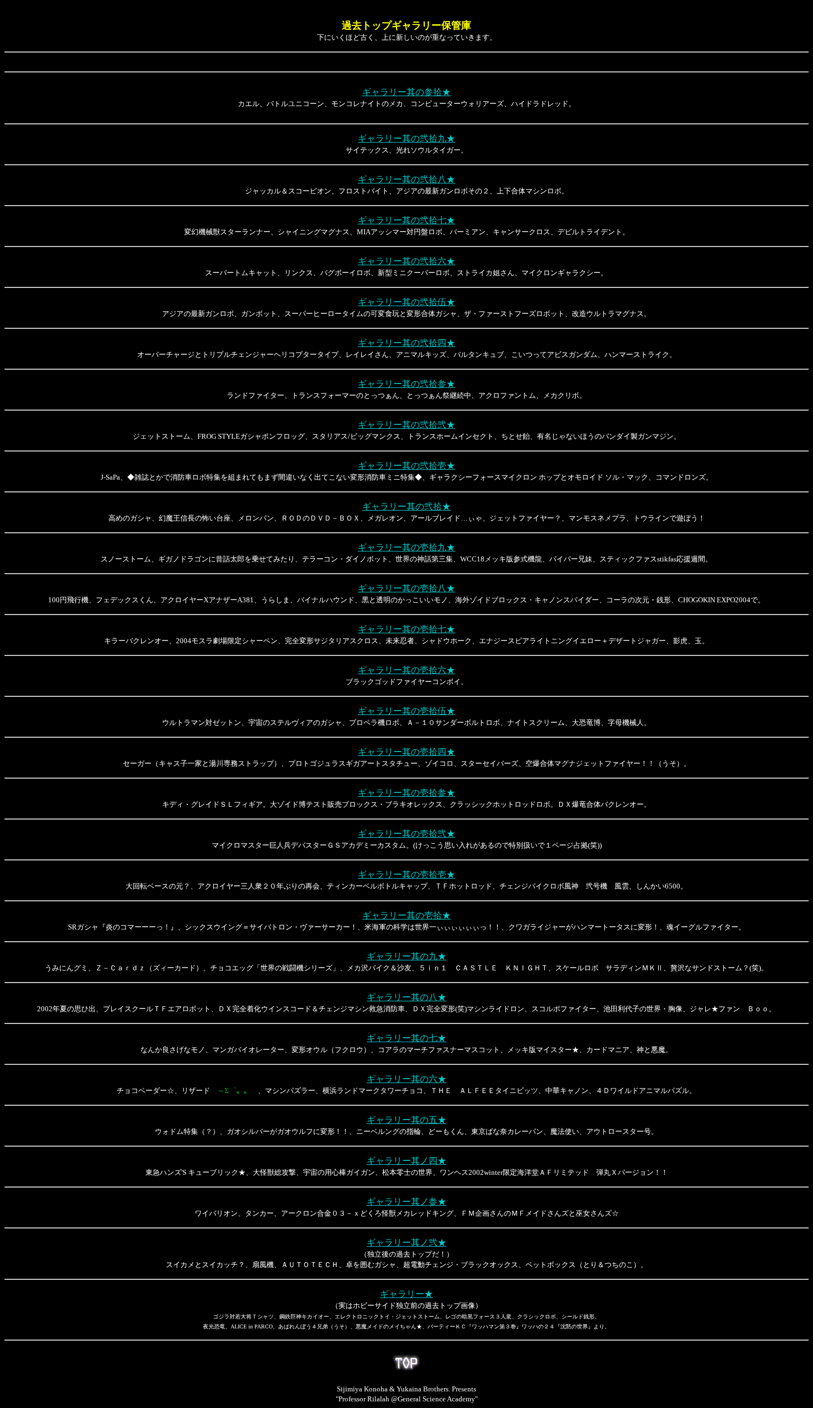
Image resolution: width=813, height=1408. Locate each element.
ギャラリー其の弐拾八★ (406, 179)
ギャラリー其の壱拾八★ (406, 588)
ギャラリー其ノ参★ (406, 1201)
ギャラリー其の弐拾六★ (406, 261)
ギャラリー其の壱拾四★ (406, 751)
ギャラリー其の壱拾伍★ (406, 711)
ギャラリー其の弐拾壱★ (406, 465)
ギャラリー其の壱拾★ (406, 915)
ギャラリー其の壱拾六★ (406, 670)
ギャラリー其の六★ (406, 1079)
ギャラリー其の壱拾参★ (406, 792)
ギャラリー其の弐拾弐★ (406, 424)
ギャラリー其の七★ (406, 1038)
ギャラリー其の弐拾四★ (406, 343)
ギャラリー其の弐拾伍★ (406, 302)
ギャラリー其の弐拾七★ (406, 220)
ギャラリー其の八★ (406, 997)
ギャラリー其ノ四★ (406, 1160)
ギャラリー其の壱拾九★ (406, 547)
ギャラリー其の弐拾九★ (406, 138)
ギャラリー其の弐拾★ (406, 506)
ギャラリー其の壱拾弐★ (406, 833)
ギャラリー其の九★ (406, 956)
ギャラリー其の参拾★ (406, 92)
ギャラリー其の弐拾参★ (406, 383)
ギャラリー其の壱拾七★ (406, 629)
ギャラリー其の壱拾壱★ (406, 874)
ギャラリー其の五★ (406, 1120)
